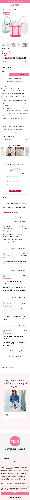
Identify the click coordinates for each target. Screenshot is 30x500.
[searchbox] (9, 217)
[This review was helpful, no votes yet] (23, 248)
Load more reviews (15, 356)
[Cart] (5, 4)
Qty (3, 71)
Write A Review (15, 190)
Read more (10, 242)
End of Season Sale (18, 1)
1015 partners (9, 468)
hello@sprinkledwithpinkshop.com (15, 451)
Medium (15, 64)
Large (23, 64)
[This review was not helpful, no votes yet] (25, 248)
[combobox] (21, 221)
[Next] (28, 26)
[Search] (2, 4)
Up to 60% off (15, 1)
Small (6, 64)
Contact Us (15, 132)
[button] (3, 151)
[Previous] (2, 26)
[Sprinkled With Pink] (15, 5)
